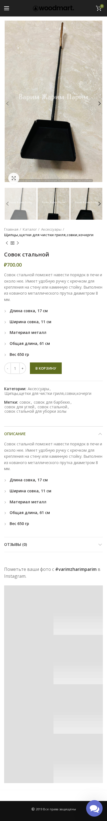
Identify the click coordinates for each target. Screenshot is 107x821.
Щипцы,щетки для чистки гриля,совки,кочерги (49, 234)
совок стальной (52, 407)
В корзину (45, 368)
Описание (15, 433)
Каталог (30, 229)
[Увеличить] (13, 178)
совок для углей (19, 407)
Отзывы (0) (15, 544)
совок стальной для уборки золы (35, 411)
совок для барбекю (52, 402)
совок (24, 402)
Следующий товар (18, 243)
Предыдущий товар (7, 243)
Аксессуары (51, 229)
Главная (11, 229)
